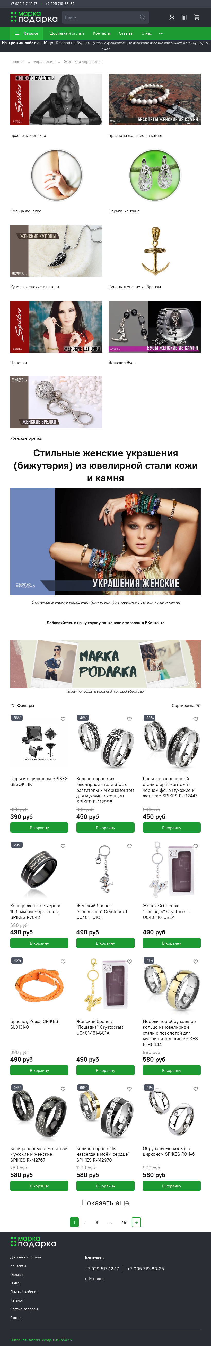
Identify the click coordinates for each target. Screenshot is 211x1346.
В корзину (39, 827)
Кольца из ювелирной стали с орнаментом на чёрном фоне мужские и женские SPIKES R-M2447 (170, 787)
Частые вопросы (24, 1309)
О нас (147, 33)
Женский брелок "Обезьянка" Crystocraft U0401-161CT (101, 911)
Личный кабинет (24, 1291)
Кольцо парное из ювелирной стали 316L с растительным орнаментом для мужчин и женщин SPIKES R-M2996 (105, 790)
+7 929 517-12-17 (23, 3)
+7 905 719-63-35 (60, 3)
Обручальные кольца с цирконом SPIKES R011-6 (169, 1151)
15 (124, 1222)
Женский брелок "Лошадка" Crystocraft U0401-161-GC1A (99, 1027)
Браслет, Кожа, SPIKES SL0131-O (34, 1024)
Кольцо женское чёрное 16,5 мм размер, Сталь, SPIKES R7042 (35, 911)
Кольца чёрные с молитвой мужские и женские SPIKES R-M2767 (39, 1154)
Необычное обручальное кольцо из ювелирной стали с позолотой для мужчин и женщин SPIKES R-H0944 (170, 1032)
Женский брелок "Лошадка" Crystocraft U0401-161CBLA (166, 911)
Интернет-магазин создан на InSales (41, 1340)
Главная (17, 61)
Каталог (31, 33)
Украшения (44, 61)
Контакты (102, 33)
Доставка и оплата (67, 33)
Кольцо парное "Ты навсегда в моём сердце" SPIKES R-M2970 (103, 1154)
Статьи (15, 1317)
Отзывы (126, 33)
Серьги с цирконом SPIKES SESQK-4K (39, 781)
